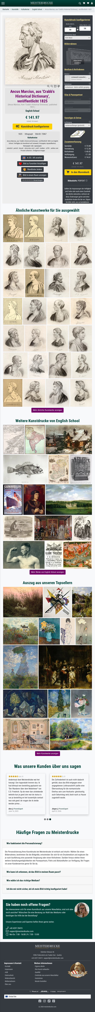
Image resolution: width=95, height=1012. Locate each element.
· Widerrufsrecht (9, 978)
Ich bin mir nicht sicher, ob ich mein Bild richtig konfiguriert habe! (37, 889)
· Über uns (7, 984)
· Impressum (8, 969)
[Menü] (2, 3)
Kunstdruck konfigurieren (34, 126)
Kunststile (15, 9)
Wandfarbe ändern (34, 169)
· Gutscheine (38, 978)
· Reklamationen (9, 981)
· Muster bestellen (40, 981)
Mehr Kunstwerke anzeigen (47, 753)
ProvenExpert (18, 809)
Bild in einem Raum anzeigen (34, 175)
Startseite (5, 9)
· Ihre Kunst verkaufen (41, 969)
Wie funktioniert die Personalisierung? (24, 843)
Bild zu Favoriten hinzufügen (34, 163)
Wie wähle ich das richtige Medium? (23, 880)
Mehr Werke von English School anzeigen (47, 572)
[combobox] (77, 38)
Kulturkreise (25, 9)
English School (37, 9)
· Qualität (37, 972)
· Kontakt (7, 966)
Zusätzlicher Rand (70, 35)
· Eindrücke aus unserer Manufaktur (46, 975)
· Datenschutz (8, 975)
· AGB (6, 972)
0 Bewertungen (37, 180)
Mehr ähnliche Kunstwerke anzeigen (47, 410)
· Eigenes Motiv (39, 966)
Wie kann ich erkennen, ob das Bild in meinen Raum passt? (34, 871)
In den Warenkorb (79, 172)
